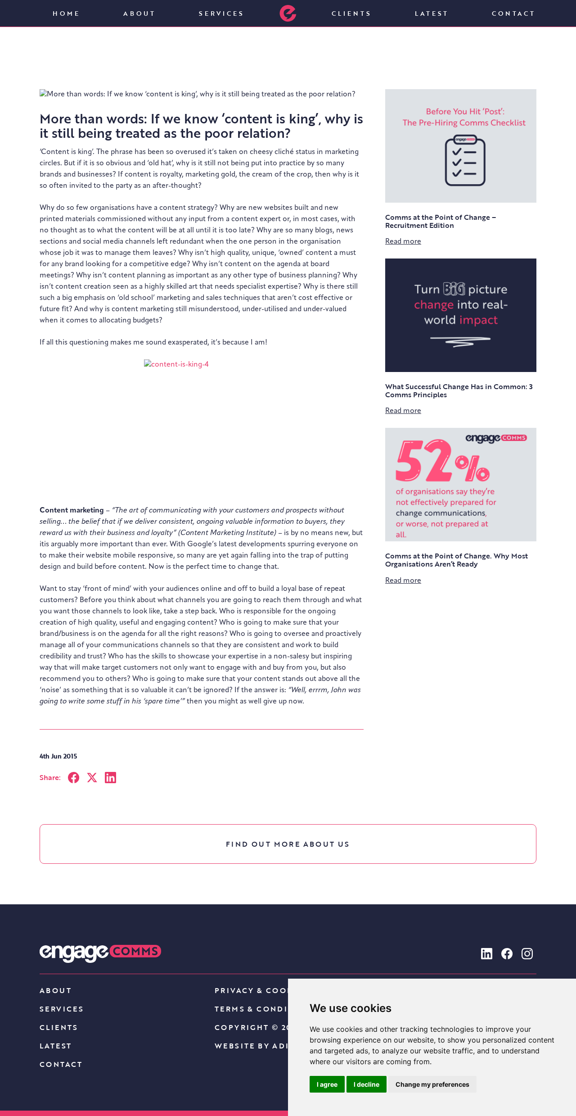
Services (221, 13)
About (139, 13)
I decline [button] (366, 1084)
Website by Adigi (257, 1045)
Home (66, 13)
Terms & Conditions (266, 1008)
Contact (514, 13)
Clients (352, 13)
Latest (432, 13)
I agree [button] (327, 1084)
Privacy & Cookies (261, 990)
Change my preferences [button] (432, 1084)
